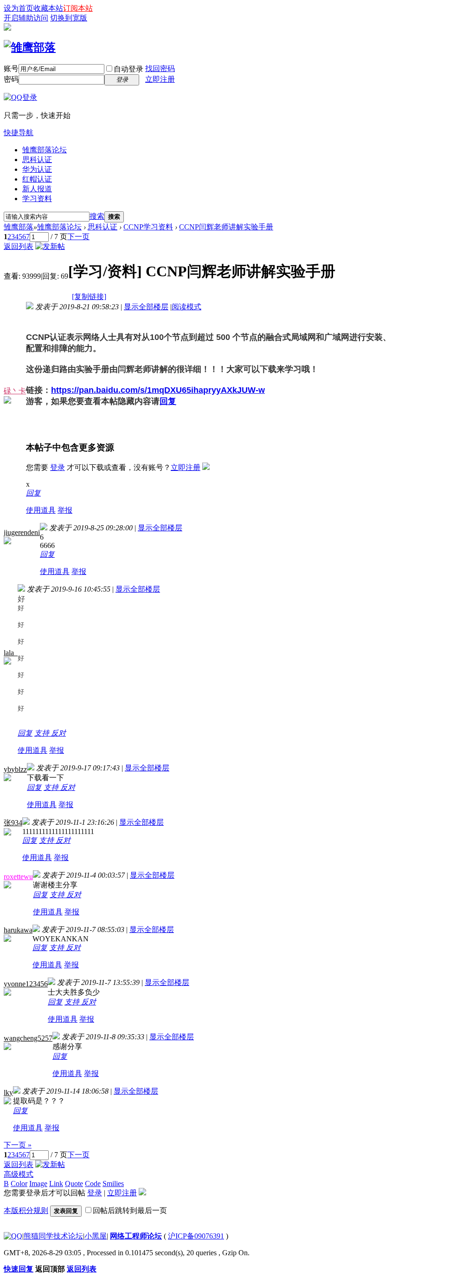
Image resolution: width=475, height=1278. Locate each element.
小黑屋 (95, 1236)
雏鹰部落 (18, 227)
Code (93, 1183)
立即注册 (160, 79)
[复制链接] (89, 296)
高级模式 (18, 1174)
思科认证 (37, 159)
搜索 (97, 216)
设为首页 (18, 8)
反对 (58, 733)
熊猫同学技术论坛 (53, 1236)
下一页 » (18, 1145)
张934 (13, 823)
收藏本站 (48, 8)
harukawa (18, 930)
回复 (168, 401)
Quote (74, 1183)
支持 (42, 733)
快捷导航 (18, 133)
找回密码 (160, 68)
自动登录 (128, 69)
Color (19, 1183)
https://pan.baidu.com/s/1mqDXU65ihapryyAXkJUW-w (158, 390)
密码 (11, 79)
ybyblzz (15, 769)
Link (56, 1183)
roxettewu (18, 876)
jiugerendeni (22, 532)
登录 (57, 467)
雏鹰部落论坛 (44, 150)
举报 (65, 510)
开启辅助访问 (26, 18)
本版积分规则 (26, 1210)
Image (38, 1183)
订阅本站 (78, 8)
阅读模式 (186, 307)
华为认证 (37, 169)
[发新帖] (50, 246)
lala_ (11, 653)
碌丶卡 (15, 391)
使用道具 (41, 510)
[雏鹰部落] (30, 47)
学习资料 (37, 198)
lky (8, 1092)
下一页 (78, 237)
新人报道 (37, 189)
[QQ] (13, 1236)
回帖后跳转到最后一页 (130, 1210)
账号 (11, 68)
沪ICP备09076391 (196, 1236)
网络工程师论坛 (136, 1236)
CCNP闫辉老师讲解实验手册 (226, 227)
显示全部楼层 (146, 307)
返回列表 (18, 246)
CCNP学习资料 (148, 227)
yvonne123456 (26, 984)
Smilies (113, 1183)
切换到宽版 (68, 18)
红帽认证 (37, 179)
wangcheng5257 (28, 1038)
